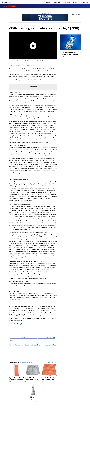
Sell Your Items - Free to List (26, 362)
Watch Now (84, 2)
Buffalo (81, 6)
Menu (42, 2)
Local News (76, 6)
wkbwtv (2, 6)
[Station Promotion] (45, 18)
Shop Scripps (75, 2)
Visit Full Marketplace (52, 362)
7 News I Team (70, 6)
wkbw (4, 6)
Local (48, 2)
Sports (67, 2)
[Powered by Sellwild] (55, 405)
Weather (61, 2)
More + (86, 6)
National (54, 2)
